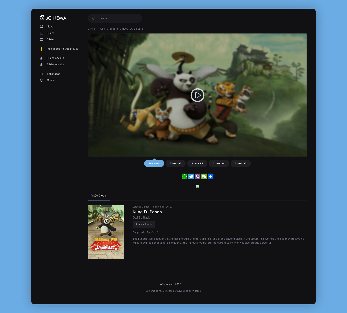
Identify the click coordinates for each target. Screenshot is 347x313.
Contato (52, 80)
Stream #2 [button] (175, 163)
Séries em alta (55, 64)
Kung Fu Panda (107, 28)
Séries (51, 39)
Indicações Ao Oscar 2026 (63, 48)
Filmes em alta (55, 57)
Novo (50, 26)
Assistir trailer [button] (144, 224)
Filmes (50, 32)
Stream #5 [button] (241, 163)
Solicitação (53, 73)
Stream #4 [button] (219, 163)
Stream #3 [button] (197, 163)
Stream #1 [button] (154, 163)
